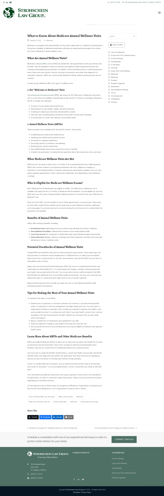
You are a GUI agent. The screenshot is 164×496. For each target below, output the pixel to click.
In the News (115, 64)
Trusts (113, 92)
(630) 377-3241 (36, 474)
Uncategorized (116, 96)
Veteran (114, 102)
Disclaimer (76, 492)
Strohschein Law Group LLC (76, 489)
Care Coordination (118, 52)
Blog (94, 24)
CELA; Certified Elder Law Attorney (42, 396)
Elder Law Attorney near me (39, 401)
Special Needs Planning (119, 89)
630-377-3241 (115, 2)
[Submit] (134, 36)
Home (89, 24)
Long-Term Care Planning (120, 71)
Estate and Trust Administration (123, 55)
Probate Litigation (118, 83)
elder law (79, 396)
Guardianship (116, 61)
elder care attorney (65, 396)
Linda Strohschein (60, 401)
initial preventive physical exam (42, 95)
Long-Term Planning (119, 463)
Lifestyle (114, 68)
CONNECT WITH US (124, 439)
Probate (114, 80)
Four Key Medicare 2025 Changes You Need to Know (115, 428)
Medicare (49, 40)
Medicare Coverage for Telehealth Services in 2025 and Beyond (52, 428)
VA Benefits (115, 99)
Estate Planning (117, 58)
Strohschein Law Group (89, 401)
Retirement (115, 86)
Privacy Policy (86, 492)
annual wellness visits (44, 63)
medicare (73, 401)
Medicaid (114, 74)
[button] (159, 13)
